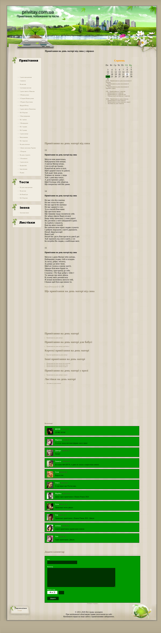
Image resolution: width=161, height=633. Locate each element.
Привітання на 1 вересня (115, 93)
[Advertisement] (26, 69)
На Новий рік (24, 194)
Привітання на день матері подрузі (57, 366)
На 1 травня (23, 126)
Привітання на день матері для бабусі (58, 346)
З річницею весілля (25, 88)
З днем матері (24, 133)
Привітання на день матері (55, 338)
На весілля (23, 84)
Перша (47, 286)
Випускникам (24, 137)
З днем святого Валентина (28, 109)
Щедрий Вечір (24, 105)
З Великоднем (24, 123)
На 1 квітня (23, 119)
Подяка (22, 172)
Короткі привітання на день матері (57, 355)
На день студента (25, 155)
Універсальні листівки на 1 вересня (119, 96)
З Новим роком (24, 95)
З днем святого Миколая (27, 91)
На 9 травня (23, 130)
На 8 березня (24, 112)
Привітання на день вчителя (117, 100)
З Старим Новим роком (27, 98)
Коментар (50, 566)
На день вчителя (25, 144)
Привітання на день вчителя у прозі (119, 102)
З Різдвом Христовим (26, 102)
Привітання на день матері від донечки (58, 363)
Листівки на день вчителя (116, 103)
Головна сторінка (92, 603)
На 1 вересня (24, 141)
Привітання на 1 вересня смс (117, 94)
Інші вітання (23, 169)
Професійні (23, 165)
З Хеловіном (23, 158)
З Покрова (23, 151)
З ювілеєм (23, 81)
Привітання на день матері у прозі (57, 375)
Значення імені (24, 212)
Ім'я (48, 559)
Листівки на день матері (54, 383)
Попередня (53, 286)
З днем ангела (24, 162)
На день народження (26, 187)
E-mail (20, 610)
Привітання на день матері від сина (57, 365)
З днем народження (26, 77)
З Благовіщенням (25, 116)
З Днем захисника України (28, 148)
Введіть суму (51, 589)
